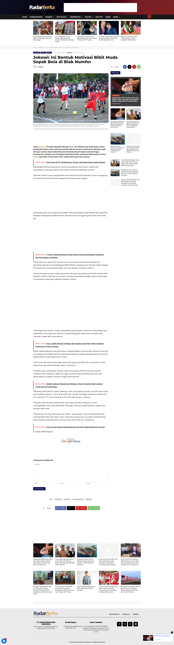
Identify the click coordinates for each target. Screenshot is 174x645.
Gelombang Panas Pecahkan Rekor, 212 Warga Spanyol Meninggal (43, 38)
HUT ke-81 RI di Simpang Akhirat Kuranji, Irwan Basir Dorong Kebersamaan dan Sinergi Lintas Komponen (130, 562)
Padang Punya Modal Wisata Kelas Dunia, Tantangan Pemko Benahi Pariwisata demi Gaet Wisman (130, 589)
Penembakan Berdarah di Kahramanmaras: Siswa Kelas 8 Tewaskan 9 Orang (87, 38)
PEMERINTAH (116, 95)
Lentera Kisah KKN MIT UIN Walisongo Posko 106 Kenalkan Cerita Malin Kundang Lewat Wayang (133, 149)
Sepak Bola (89, 499)
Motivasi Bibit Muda (78, 499)
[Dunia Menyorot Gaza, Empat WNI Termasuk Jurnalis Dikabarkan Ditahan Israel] (65, 28)
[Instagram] (125, 624)
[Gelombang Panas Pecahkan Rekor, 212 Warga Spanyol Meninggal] (43, 28)
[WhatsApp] (139, 67)
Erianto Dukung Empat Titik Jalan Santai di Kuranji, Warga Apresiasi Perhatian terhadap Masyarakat (108, 589)
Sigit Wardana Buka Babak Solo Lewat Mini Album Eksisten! (86, 588)
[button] (149, 16)
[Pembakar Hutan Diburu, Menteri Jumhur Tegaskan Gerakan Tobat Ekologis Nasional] (118, 139)
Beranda (35, 47)
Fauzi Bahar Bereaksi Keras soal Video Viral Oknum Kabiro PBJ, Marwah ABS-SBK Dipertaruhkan (132, 124)
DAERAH (43, 52)
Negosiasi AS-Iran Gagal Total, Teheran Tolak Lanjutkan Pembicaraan (129, 38)
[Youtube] (135, 624)
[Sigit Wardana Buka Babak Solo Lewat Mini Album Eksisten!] (87, 578)
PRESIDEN (41, 47)
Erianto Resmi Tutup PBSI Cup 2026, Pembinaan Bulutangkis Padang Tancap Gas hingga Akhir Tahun (64, 589)
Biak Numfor (58, 499)
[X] (129, 67)
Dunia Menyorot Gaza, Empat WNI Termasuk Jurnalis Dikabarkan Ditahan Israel (64, 39)
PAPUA (49, 52)
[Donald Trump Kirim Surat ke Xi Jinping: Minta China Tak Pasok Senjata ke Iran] (109, 28)
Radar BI (42, 147)
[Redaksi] (35, 66)
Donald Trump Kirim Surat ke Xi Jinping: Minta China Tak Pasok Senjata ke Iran (109, 38)
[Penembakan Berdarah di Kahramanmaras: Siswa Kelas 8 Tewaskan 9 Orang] (87, 28)
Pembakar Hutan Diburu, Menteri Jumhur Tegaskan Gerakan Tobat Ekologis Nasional (117, 149)
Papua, (36, 157)
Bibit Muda (67, 499)
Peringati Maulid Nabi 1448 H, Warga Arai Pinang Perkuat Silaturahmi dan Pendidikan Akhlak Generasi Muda (42, 590)
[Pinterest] (134, 67)
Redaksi (41, 67)
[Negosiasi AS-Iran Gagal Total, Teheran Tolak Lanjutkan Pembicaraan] (131, 28)
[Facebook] (125, 67)
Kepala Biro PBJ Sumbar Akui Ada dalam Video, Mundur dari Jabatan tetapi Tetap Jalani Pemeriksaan (125, 99)
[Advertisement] (100, 7)
